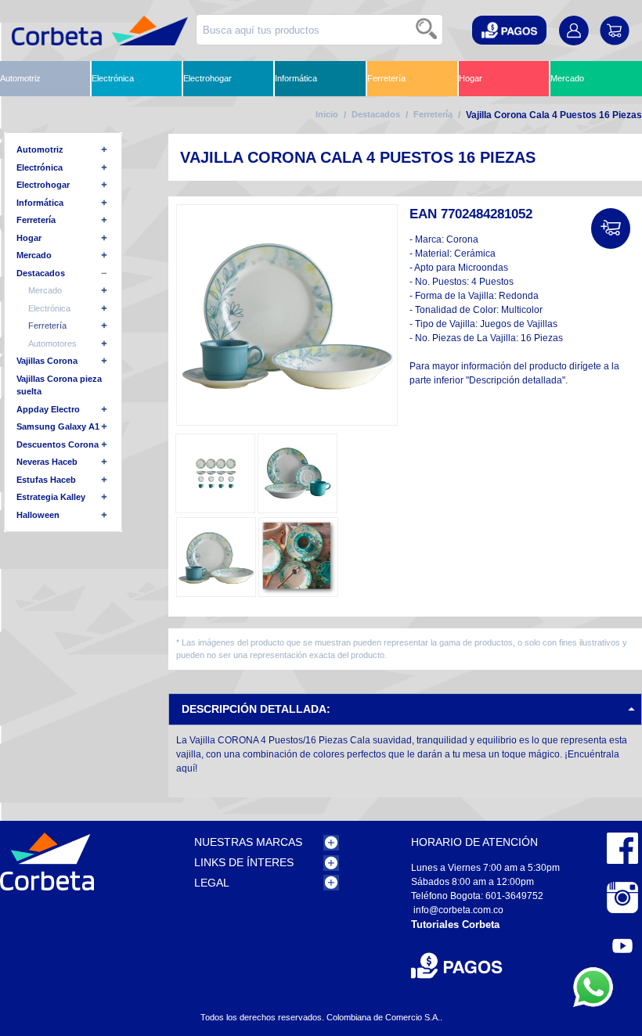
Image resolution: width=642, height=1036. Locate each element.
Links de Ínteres (244, 862)
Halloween (38, 515)
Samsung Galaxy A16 (60, 426)
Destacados (376, 114)
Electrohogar (207, 78)
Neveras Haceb (47, 461)
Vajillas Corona (47, 360)
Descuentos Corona (57, 444)
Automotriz (20, 78)
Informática (296, 78)
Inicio (327, 114)
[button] (509, 30)
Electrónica (113, 78)
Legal (211, 882)
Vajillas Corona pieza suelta (59, 385)
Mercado (567, 78)
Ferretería (386, 78)
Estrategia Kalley (50, 497)
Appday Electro (48, 409)
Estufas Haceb (46, 479)
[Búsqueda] (427, 29)
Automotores (52, 343)
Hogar (470, 78)
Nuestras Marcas (248, 842)
